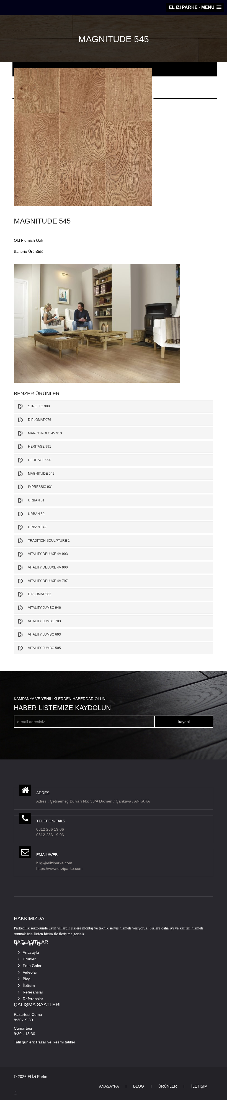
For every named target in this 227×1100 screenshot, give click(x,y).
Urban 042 (37, 527)
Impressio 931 (40, 487)
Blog (26, 979)
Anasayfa (31, 952)
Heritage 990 (39, 460)
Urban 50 (36, 514)
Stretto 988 (39, 406)
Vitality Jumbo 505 (44, 648)
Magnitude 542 (41, 473)
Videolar (30, 972)
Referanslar (33, 992)
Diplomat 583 (39, 594)
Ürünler (29, 959)
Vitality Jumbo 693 (44, 634)
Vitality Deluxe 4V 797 (48, 581)
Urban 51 (36, 500)
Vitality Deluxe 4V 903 (48, 554)
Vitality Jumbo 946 (44, 608)
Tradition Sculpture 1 (49, 541)
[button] (195, 7)
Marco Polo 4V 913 (45, 433)
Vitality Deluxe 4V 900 (48, 567)
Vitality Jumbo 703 (44, 621)
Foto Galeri (32, 965)
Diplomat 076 (39, 420)
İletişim (29, 985)
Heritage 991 (39, 446)
